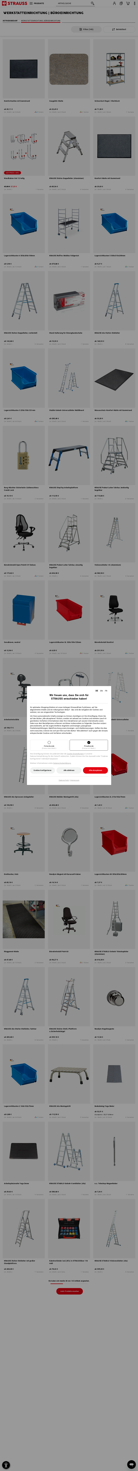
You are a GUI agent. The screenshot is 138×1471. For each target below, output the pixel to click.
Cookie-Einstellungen (75, 754)
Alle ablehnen (69, 770)
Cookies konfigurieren (42, 770)
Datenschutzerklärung (62, 763)
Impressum (74, 780)
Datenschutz (64, 780)
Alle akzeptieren (95, 770)
